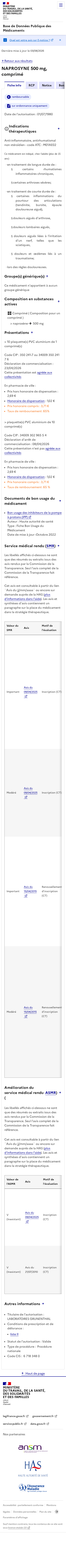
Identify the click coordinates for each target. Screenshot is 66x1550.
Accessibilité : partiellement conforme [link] (23, 1505)
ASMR (50, 1092)
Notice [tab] (47, 85)
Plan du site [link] (45, 1511)
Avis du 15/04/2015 (30, 889)
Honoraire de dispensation (26, 401)
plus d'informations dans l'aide (27, 596)
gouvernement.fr (43, 1416)
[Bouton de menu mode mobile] (61, 5)
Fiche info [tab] (14, 85)
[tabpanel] (33, 729)
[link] (33, 28)
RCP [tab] (32, 85)
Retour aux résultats (18, 61)
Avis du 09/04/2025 (30, 690)
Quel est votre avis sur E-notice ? (30, 40)
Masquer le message (60, 40)
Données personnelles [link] (24, 1511)
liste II (14, 1334)
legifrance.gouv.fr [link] (14, 1416)
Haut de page (35, 1373)
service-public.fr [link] (13, 1424)
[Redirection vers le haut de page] (60, 129)
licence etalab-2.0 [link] (17, 1527)
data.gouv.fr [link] (38, 1424)
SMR (50, 545)
